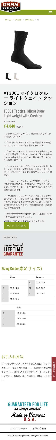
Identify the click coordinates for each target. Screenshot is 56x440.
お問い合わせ (39, 428)
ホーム (8, 19)
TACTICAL (29, 19)
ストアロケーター (19, 428)
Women (18, 19)
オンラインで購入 (16, 225)
